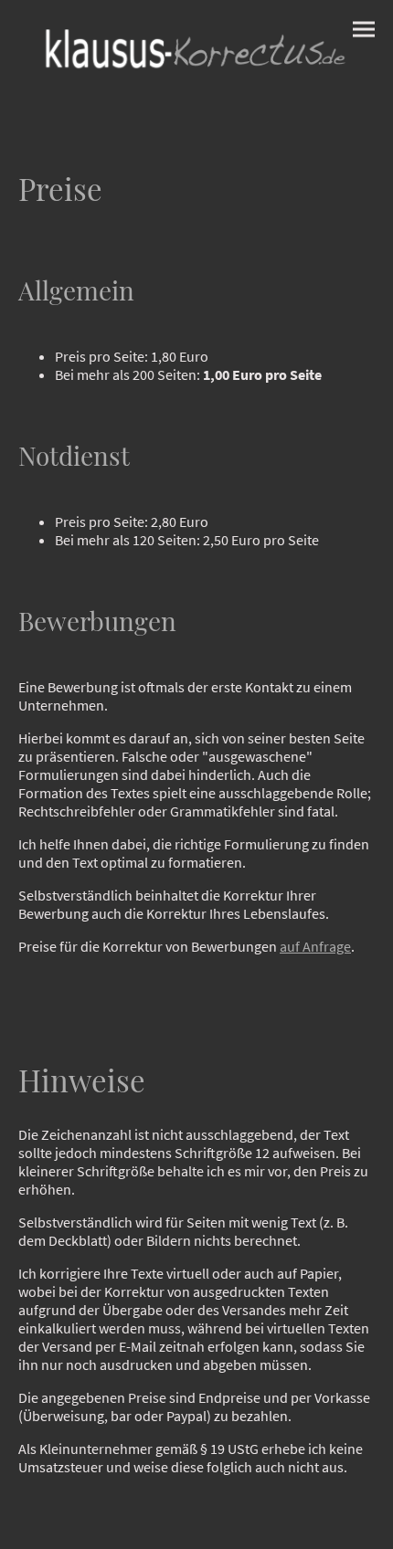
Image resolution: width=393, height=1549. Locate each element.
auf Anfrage (315, 946)
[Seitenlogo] (196, 50)
